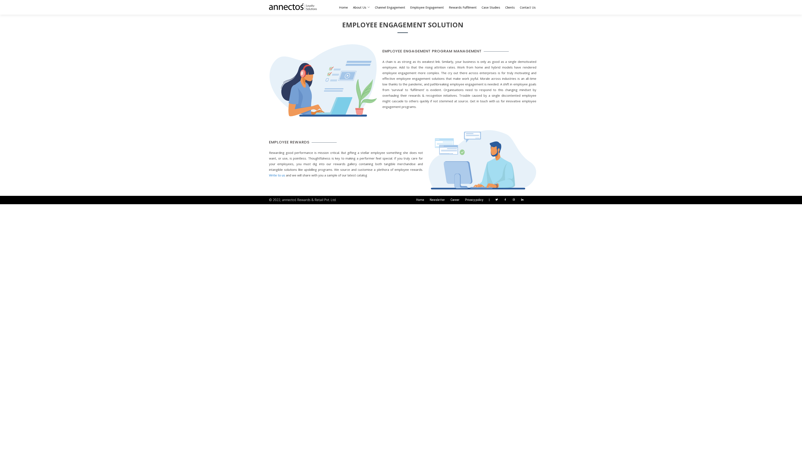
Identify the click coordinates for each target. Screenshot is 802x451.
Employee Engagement (427, 7)
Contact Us (528, 7)
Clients (510, 7)
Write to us (277, 175)
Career (454, 199)
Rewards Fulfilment (463, 7)
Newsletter (437, 199)
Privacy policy (474, 199)
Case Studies (491, 7)
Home (343, 7)
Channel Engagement (390, 7)
